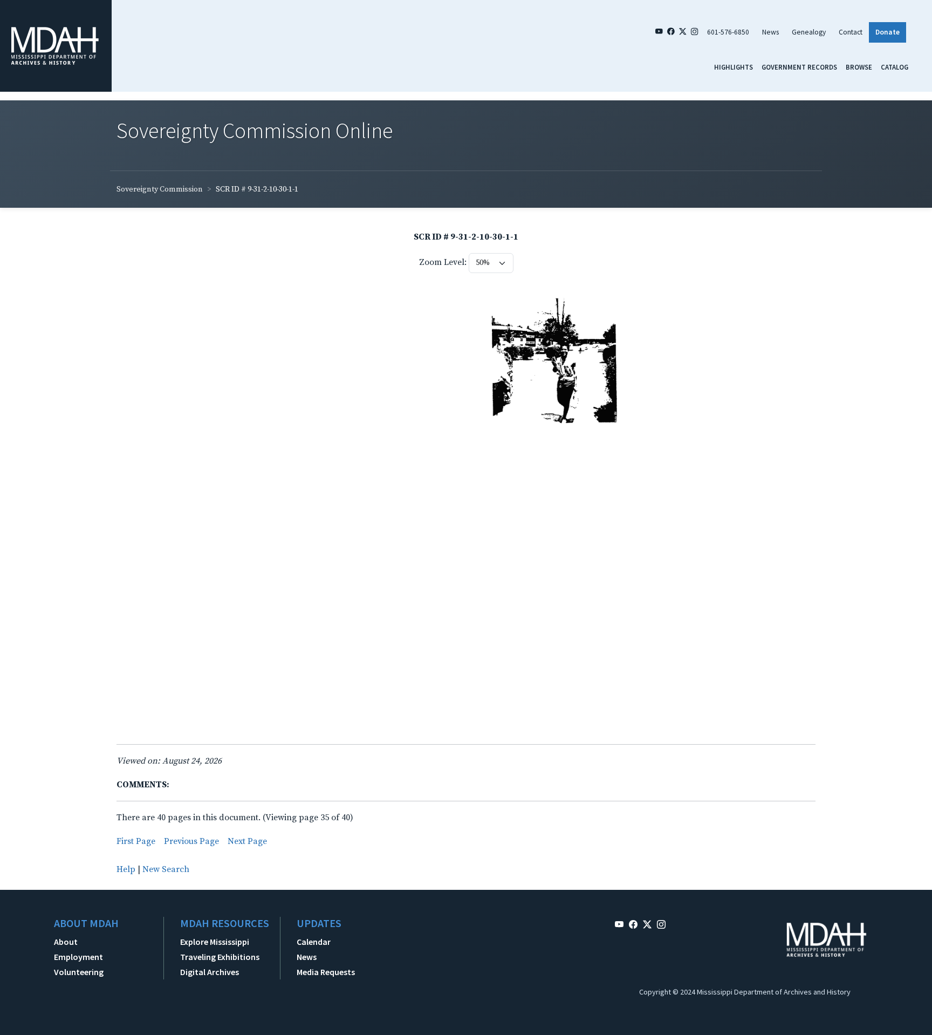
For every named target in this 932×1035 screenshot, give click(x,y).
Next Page (247, 841)
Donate (887, 32)
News (770, 32)
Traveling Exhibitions (219, 956)
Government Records (799, 67)
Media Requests (326, 971)
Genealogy (809, 32)
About (66, 941)
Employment (78, 956)
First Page (135, 841)
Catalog (894, 67)
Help (125, 869)
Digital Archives (209, 971)
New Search (165, 869)
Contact (850, 32)
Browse (859, 67)
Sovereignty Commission (159, 189)
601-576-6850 (728, 32)
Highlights (733, 67)
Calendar (314, 941)
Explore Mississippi (214, 941)
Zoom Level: (443, 262)
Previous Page (191, 841)
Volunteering (79, 971)
